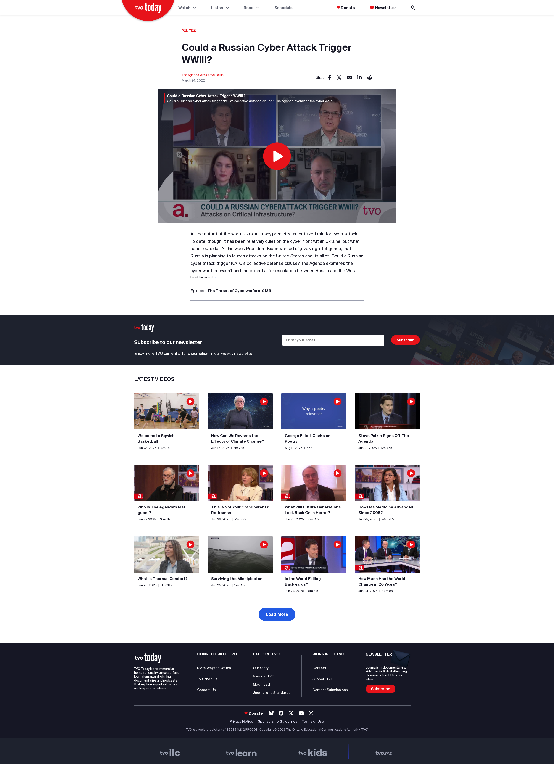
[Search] (413, 7)
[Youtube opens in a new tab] (301, 713)
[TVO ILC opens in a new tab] (170, 751)
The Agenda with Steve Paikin (203, 75)
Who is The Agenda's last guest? (161, 510)
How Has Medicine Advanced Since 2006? (385, 510)
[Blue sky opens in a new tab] (271, 713)
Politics (189, 30)
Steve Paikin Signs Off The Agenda (383, 438)
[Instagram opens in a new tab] (311, 713)
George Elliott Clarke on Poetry (307, 438)
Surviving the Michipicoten (237, 578)
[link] (329, 78)
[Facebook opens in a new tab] (281, 713)
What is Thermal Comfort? (163, 578)
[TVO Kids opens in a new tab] (312, 751)
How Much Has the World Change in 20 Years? (381, 581)
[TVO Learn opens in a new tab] (241, 751)
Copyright (266, 729)
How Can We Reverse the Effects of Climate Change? (237, 438)
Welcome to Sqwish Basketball (156, 438)
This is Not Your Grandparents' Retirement (240, 510)
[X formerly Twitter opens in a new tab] (291, 713)
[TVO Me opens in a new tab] (384, 751)
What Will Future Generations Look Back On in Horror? (313, 510)
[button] (203, 277)
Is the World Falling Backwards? (303, 581)
